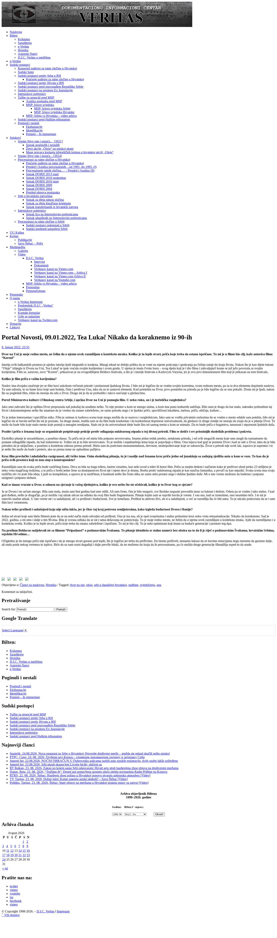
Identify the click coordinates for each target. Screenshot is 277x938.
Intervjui (39, 261)
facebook (15, 901)
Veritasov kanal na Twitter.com (37, 320)
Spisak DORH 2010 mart (42, 181)
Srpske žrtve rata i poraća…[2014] (40, 156)
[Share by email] (27, 579)
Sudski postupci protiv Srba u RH (39, 75)
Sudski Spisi (26, 72)
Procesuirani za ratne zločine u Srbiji (41, 221)
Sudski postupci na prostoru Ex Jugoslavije (45, 90)
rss (11, 897)
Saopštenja (25, 43)
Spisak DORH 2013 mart (42, 174)
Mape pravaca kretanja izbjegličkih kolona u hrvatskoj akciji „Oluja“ (70, 152)
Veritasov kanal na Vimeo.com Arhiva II (60, 276)
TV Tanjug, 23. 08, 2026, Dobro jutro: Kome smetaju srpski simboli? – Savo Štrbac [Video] (69, 779)
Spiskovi (15, 137)
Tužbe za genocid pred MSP (36, 97)
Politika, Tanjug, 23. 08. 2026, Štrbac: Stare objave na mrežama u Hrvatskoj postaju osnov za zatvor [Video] (79, 782)
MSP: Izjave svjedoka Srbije (52, 108)
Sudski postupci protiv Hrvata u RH (41, 83)
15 (24, 850)
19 (12, 855)
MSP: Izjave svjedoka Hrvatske (54, 112)
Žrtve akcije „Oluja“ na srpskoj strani (49, 148)
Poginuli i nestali (28, 123)
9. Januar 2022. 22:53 (15, 347)
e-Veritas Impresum (30, 302)
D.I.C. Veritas (35, 258)
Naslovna (16, 32)
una (159, 585)
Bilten (13, 35)
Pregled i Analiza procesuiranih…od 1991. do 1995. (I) (61, 167)
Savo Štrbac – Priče (30, 243)
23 (28, 855)
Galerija (23, 250)
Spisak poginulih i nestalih (43, 145)
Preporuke (16, 294)
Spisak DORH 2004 (39, 188)
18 (8, 855)
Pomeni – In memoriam (41, 134)
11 (7, 850)
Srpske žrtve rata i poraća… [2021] (40, 141)
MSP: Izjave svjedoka (40, 105)
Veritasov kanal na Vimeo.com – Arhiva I (60, 272)
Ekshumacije (34, 126)
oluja (89, 585)
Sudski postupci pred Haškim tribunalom (44, 119)
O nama (15, 298)
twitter (14, 886)
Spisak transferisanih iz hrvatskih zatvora (52, 207)
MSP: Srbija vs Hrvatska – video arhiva (51, 116)
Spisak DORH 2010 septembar (46, 178)
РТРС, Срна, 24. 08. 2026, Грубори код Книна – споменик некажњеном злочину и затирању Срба (77, 757)
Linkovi (15, 327)
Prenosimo (33, 287)
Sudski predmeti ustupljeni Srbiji (47, 229)
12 (12, 850)
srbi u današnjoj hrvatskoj (110, 585)
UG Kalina (17, 232)
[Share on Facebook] (4, 579)
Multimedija (17, 247)
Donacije (15, 323)
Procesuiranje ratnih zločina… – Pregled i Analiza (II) (60, 170)
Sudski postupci (20, 64)
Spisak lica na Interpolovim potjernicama (52, 214)
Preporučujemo (35, 291)
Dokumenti (41, 265)
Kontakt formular (29, 312)
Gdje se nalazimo (29, 316)
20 (16, 855)
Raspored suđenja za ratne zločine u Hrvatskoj (47, 68)
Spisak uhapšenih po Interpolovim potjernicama (56, 218)
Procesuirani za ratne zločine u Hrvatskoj (44, 159)
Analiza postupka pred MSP (44, 101)
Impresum (63, 911)
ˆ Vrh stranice (11, 915)
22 (24, 855)
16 (28, 850)
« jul (5, 868)
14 (20, 850)
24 (3, 859)
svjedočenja (147, 585)
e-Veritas (23, 46)
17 (3, 855)
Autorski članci (27, 54)
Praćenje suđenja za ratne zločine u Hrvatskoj (55, 79)
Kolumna (24, 39)
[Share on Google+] (15, 579)
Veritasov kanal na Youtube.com (54, 280)
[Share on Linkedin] (21, 579)
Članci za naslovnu (32, 585)
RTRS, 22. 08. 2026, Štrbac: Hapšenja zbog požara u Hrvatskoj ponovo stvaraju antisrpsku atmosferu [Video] (80, 775)
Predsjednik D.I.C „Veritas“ (35, 305)
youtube (15, 893)
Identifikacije (34, 130)
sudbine (133, 585)
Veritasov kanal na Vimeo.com (53, 269)
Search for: (9, 609)
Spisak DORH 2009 (39, 185)
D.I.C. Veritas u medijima (34, 57)
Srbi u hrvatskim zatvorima (35, 196)
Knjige (14, 236)
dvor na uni (77, 585)
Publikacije (25, 240)
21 (20, 855)
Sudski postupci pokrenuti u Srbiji (47, 225)
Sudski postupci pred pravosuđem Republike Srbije (50, 86)
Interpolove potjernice (32, 94)
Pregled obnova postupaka (43, 192)
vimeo (14, 890)
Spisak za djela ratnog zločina (45, 199)
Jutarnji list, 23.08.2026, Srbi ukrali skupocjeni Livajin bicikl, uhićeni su (56, 764)
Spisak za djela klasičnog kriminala (48, 203)
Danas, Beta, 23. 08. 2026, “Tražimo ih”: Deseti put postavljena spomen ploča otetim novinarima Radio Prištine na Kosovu (88, 771)
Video (22, 254)
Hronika (23, 50)
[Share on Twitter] (10, 579)
